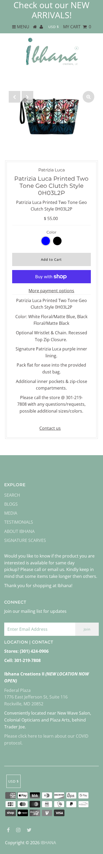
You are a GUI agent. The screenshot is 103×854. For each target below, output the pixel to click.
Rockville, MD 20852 (23, 704)
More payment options (51, 291)
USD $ (53, 26)
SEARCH (12, 495)
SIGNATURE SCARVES (25, 540)
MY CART (77, 27)
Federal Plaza (17, 690)
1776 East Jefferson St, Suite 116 (36, 697)
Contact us (50, 428)
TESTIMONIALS (18, 522)
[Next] (27, 97)
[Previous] (14, 97)
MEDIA (10, 513)
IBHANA (48, 843)
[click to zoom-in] (88, 97)
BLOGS (11, 504)
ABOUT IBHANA (19, 531)
